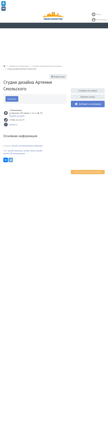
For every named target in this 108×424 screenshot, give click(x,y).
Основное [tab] (12, 99)
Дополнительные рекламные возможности (87, 172)
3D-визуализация (17, 153)
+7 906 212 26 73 (16, 120)
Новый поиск (59, 76)
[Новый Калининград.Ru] (4, 66)
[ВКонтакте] (5, 160)
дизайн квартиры (15, 150)
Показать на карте (16, 116)
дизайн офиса (29, 150)
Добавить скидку (87, 97)
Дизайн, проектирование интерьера (27, 145)
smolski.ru (13, 124)
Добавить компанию (89, 104)
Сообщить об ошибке (87, 90)
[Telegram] (10, 160)
